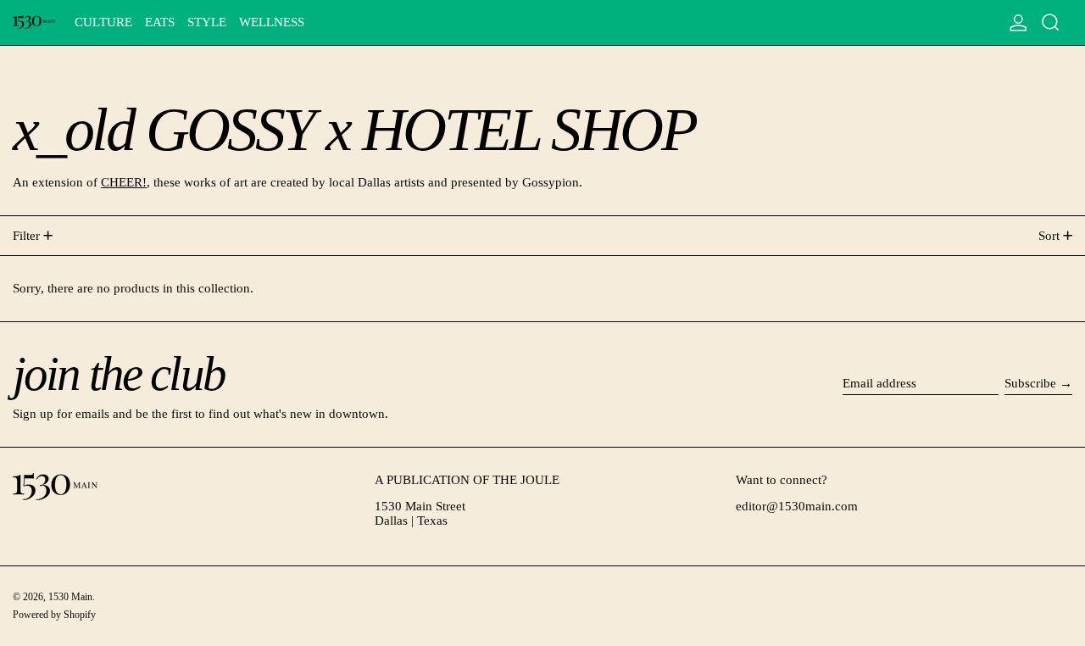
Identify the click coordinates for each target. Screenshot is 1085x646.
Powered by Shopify (54, 615)
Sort (1049, 235)
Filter (26, 235)
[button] (1050, 22)
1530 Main (70, 597)
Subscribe (1030, 383)
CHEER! (124, 182)
